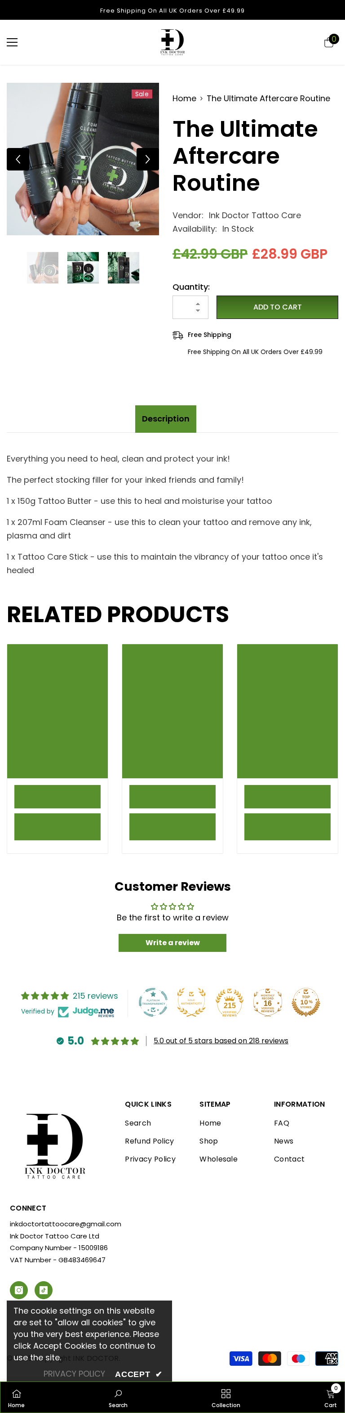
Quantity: (191, 286)
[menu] (12, 42)
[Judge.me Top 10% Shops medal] (306, 1002)
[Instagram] (19, 1290)
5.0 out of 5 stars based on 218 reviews (221, 1041)
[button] (18, 159)
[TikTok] (44, 1290)
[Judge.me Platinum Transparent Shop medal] (153, 1002)
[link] (57, 796)
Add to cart (277, 307)
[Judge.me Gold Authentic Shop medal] (191, 1002)
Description (166, 418)
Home (184, 98)
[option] (83, 159)
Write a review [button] (173, 943)
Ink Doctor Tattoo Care (255, 215)
